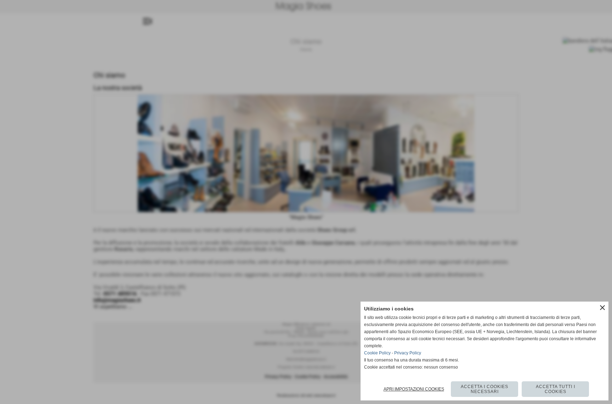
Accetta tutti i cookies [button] (555, 389)
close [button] (602, 307)
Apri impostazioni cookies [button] (414, 389)
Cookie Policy (377, 352)
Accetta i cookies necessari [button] (484, 389)
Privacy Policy (407, 352)
